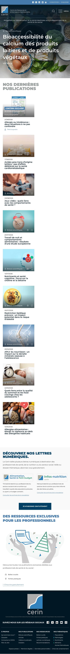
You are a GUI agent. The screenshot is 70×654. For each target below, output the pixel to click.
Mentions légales (26, 649)
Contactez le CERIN (8, 640)
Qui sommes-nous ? (8, 635)
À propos (5, 631)
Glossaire (4, 637)
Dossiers (21, 642)
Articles (21, 637)
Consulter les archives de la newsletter (16, 495)
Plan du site (5, 642)
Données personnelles (42, 649)
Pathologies (59, 637)
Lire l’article (7, 63)
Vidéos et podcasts (25, 640)
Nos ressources (43, 631)
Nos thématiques (61, 631)
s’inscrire (65, 2)
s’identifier (54, 2)
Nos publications (26, 631)
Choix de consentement (60, 649)
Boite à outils (40, 635)
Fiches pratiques (14, 579)
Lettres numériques (43, 640)
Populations (59, 635)
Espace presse (14, 649)
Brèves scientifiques (13, 31)
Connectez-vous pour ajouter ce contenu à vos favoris (32, 154)
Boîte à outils (13, 575)
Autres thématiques (62, 645)
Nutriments (59, 640)
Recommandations (43, 642)
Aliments (58, 642)
